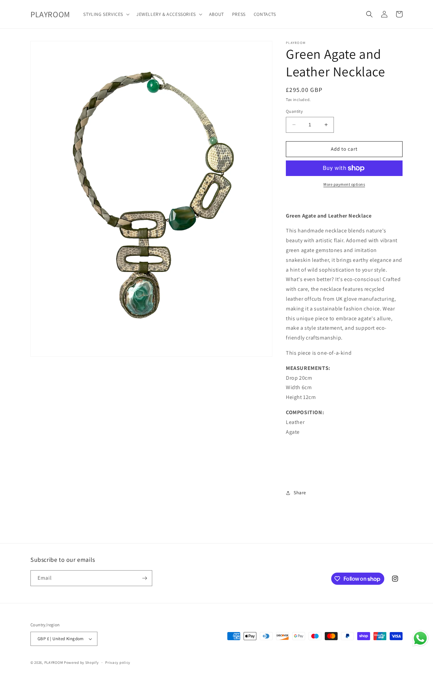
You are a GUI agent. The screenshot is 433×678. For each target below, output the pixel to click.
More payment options (344, 184)
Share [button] (300, 492)
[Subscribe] (144, 578)
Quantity (294, 111)
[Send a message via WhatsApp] (420, 638)
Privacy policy (117, 662)
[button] (105, 14)
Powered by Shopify (81, 662)
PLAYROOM (53, 662)
